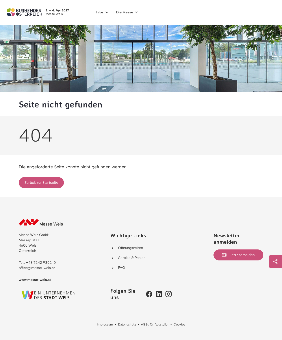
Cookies (179, 324)
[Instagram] (168, 294)
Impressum (105, 324)
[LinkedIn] (159, 294)
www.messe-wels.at (35, 280)
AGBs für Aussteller (155, 324)
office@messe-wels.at (37, 268)
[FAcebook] (149, 294)
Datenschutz (127, 324)
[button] (102, 12)
